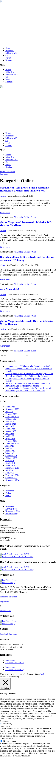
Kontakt (8, 60)
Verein (8, 58)
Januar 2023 (10, 431)
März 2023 (10, 429)
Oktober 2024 (11, 419)
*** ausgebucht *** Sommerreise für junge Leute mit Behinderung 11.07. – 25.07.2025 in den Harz (28, 389)
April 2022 (10, 438)
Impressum (4, 601)
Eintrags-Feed (11, 509)
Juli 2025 (9, 411)
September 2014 (12, 480)
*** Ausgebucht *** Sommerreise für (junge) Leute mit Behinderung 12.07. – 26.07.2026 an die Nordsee (29, 374)
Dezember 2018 (12, 468)
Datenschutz (5, 610)
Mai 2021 (9, 448)
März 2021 (10, 453)
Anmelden (9, 506)
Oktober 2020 (11, 455)
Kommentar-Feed (13, 511)
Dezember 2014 (12, 475)
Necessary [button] (4, 721)
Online (27, 217)
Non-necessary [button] (6, 738)
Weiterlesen (5, 212)
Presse (33, 217)
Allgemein (18, 217)
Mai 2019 (9, 460)
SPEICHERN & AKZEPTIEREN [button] (15, 756)
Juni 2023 (9, 426)
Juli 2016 (9, 470)
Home (8, 48)
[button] (28, 65)
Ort (6, 55)
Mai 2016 (9, 473)
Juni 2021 (9, 446)
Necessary (7, 723)
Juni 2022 (9, 433)
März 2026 (10, 407)
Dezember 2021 (12, 443)
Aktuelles (9, 50)
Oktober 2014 (11, 477)
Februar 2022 (11, 441)
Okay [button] (37, 674)
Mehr (43, 674)
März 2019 (10, 465)
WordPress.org (11, 514)
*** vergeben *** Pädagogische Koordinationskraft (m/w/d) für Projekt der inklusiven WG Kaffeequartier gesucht (28, 368)
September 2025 (12, 409)
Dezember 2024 (12, 416)
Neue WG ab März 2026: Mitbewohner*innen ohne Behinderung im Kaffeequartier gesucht (27, 384)
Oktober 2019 (11, 458)
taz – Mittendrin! (9, 289)
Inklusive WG (11, 53)
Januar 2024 (10, 424)
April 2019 (10, 463)
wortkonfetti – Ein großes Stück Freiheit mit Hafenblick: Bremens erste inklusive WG (24, 189)
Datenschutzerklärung (14, 662)
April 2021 (10, 451)
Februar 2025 (11, 414)
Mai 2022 (9, 436)
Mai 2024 (9, 421)
